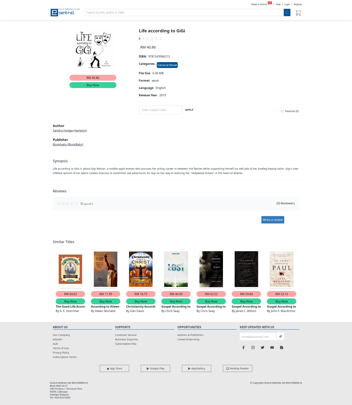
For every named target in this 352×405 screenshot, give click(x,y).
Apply (189, 110)
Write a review (273, 220)
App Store (115, 368)
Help (278, 4)
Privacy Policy (61, 352)
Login (287, 4)
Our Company (61, 335)
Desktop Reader (239, 368)
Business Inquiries (126, 339)
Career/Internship (188, 339)
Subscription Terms (65, 357)
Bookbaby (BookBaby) (68, 144)
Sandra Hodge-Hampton (70, 130)
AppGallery (198, 368)
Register (298, 4)
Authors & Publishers (190, 335)
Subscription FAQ (125, 343)
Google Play (156, 368)
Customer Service (126, 335)
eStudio (57, 339)
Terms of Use (61, 348)
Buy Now (93, 85)
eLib (55, 343)
